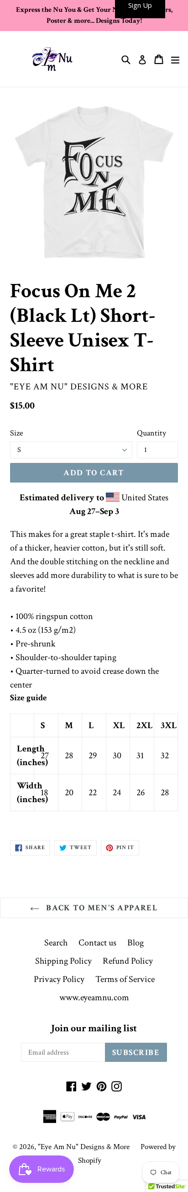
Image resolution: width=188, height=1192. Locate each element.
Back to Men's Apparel (101, 908)
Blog (135, 943)
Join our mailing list (94, 1028)
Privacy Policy (59, 979)
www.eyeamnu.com (94, 997)
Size (16, 433)
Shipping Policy (63, 961)
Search (56, 943)
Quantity (151, 433)
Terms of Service (125, 979)
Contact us (97, 943)
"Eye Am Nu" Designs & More (84, 1147)
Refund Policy (128, 961)
